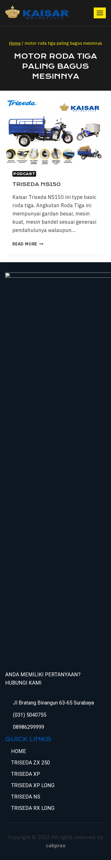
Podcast (24, 174)
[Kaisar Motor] (37, 12)
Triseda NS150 (36, 184)
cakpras (56, 845)
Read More (27, 243)
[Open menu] (100, 12)
